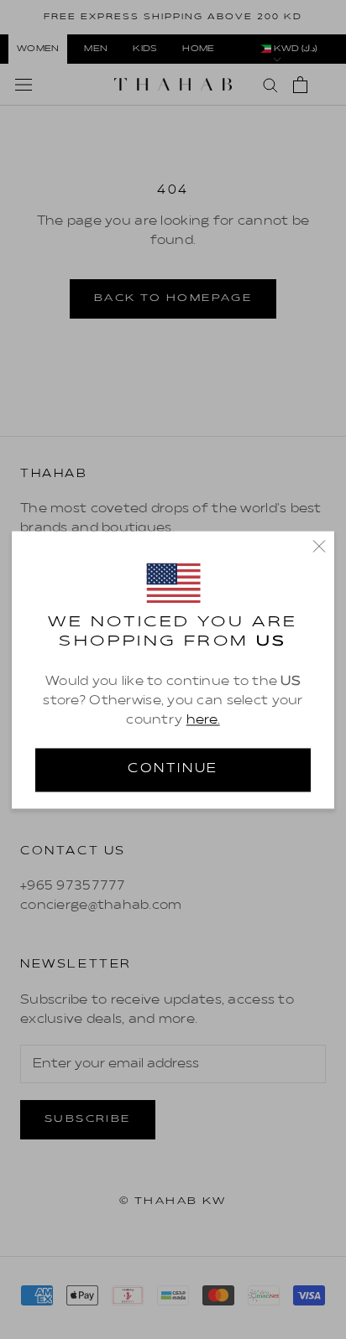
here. (203, 721)
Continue (173, 769)
